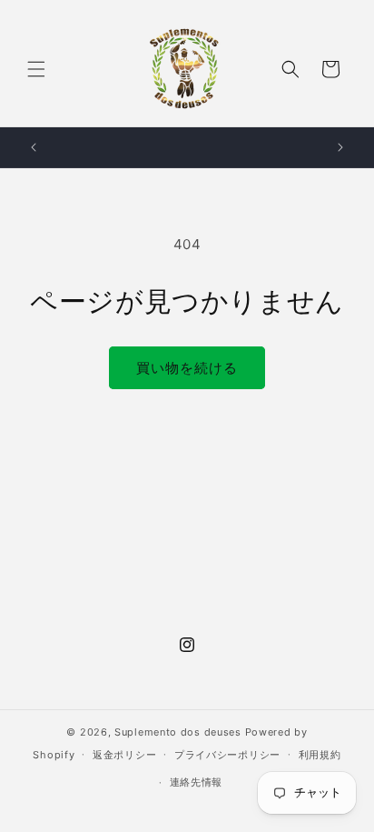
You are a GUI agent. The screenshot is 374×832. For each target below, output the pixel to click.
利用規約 (320, 754)
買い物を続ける (187, 367)
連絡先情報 (196, 782)
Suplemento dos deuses (177, 732)
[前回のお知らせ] (34, 147)
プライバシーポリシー (227, 754)
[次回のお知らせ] (340, 147)
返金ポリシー (124, 754)
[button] (36, 69)
